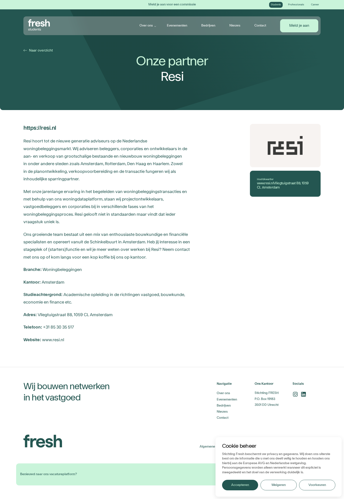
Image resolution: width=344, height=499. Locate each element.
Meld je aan (299, 25)
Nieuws (234, 25)
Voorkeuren (317, 485)
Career (315, 4)
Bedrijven (208, 25)
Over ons (146, 25)
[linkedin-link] (303, 394)
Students (276, 4)
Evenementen (177, 25)
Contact (260, 25)
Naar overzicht (38, 50)
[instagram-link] (295, 394)
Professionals (296, 4)
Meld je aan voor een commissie (172, 4)
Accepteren (240, 485)
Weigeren (278, 485)
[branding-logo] (39, 25)
